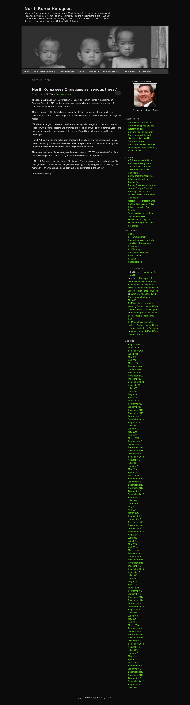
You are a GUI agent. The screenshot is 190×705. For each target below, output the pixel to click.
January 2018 (134, 481)
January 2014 (134, 631)
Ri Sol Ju (132, 258)
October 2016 (134, 528)
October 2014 (134, 603)
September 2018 (136, 456)
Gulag (81, 71)
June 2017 (133, 503)
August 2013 (134, 646)
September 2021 (136, 350)
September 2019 (136, 419)
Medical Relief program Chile (141, 200)
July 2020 (132, 388)
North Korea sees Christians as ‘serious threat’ (74, 89)
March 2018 (133, 475)
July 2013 (132, 649)
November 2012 (135, 674)
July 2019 (132, 425)
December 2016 (135, 522)
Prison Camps (134, 255)
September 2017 (136, 494)
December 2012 (135, 671)
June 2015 (133, 578)
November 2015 (135, 562)
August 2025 (134, 344)
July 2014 (132, 612)
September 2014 (136, 606)
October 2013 (134, 640)
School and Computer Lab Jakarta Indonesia (140, 215)
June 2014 (133, 615)
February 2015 (135, 590)
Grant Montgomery (63, 94)
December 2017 (135, 484)
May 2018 (132, 469)
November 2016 (135, 525)
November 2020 (135, 375)
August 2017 (134, 497)
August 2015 (134, 572)
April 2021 (133, 360)
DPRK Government (137, 236)
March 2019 (133, 437)
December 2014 (135, 596)
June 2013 (133, 653)
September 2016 (136, 531)
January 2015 (134, 593)
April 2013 (133, 659)
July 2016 (132, 537)
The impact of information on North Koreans (142, 280)
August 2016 (134, 534)
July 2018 (132, 462)
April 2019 (133, 434)
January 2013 (134, 668)
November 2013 (135, 637)
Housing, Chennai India (139, 191)
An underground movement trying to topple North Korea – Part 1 (142, 315)
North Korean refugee (138, 252)
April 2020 (133, 397)
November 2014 (135, 600)
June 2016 (133, 540)
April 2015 (133, 584)
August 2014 (134, 609)
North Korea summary (44, 71)
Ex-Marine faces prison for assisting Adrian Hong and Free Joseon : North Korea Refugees (143, 287)
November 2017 (135, 487)
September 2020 (136, 381)
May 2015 (132, 581)
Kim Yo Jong (134, 249)
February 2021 (135, 366)
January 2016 (134, 556)
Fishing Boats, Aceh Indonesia (142, 185)
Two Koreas (129, 71)
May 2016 (132, 543)
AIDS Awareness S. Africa (140, 160)
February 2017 (135, 515)
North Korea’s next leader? (140, 122)
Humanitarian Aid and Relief (141, 239)
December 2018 (135, 447)
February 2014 (135, 628)
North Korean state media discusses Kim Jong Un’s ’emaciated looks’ (140, 138)
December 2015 (135, 559)
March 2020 (133, 400)
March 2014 (133, 624)
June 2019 (133, 428)
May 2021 (132, 356)
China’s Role (145, 71)
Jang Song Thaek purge (139, 243)
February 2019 (135, 441)
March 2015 (133, 587)
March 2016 (133, 550)
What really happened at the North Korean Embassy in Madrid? (143, 297)
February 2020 (135, 403)
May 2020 (132, 394)
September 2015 (136, 568)
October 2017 (134, 490)
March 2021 (133, 363)
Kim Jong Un (134, 246)
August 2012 (134, 684)
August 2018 (134, 459)
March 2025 (133, 347)
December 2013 (135, 634)
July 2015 (132, 575)
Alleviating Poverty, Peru (139, 163)
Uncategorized (135, 261)
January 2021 (134, 369)
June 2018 (133, 466)
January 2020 (134, 406)
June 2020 (133, 391)
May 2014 (132, 618)
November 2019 (135, 413)
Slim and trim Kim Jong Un (140, 131)
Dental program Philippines (140, 175)
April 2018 (133, 472)
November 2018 (135, 450)
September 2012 (136, 681)
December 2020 (135, 372)
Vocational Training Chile (139, 219)
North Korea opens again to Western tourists (141, 127)
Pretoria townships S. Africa (141, 203)
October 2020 (134, 378)
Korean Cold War (111, 71)
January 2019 (134, 444)
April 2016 (133, 547)
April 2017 (133, 509)
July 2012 (132, 687)
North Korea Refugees (48, 8)
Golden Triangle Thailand (140, 188)
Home (27, 71)
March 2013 (133, 662)
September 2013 (136, 643)
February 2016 (135, 553)
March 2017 (133, 512)
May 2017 (132, 506)
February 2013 (135, 665)
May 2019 (132, 431)
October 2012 (134, 677)
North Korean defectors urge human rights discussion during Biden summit (142, 147)
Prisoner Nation (67, 71)
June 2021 (133, 353)
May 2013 (132, 656)
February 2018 (135, 478)
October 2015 (134, 565)
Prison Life (93, 71)
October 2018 (134, 453)
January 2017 (134, 519)
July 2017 (132, 500)
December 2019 (135, 409)
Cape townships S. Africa (140, 166)
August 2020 (134, 384)
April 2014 (133, 621)
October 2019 (134, 416)
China (131, 233)
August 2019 (134, 422)
